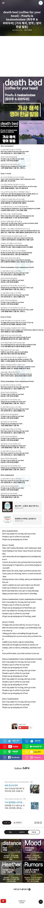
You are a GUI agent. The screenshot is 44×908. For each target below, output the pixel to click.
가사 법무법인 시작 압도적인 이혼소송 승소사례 (14, 802)
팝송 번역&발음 (28, 30)
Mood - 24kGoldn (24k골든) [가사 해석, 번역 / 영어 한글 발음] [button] (33, 850)
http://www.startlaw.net (13, 799)
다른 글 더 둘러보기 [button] (20, 889)
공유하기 (22, 832)
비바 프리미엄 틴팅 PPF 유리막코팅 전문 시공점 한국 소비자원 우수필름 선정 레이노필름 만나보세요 (14, 790)
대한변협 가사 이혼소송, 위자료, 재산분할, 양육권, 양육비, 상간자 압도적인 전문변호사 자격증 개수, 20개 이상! (15, 806)
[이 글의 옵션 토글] (9, 823)
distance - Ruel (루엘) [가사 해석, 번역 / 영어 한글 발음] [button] (11, 850)
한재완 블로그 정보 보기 (41, 3)
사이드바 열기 (3, 3)
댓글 (10, 832)
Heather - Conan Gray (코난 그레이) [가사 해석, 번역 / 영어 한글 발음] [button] (11, 872)
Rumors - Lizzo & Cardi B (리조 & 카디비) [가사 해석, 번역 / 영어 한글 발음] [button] (33, 872)
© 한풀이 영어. (22, 901)
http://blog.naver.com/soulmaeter (17, 782)
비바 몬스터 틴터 (11, 785)
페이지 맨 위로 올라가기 (41, 902)
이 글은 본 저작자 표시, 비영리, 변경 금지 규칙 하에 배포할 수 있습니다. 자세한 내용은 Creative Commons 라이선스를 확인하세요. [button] (38, 823)
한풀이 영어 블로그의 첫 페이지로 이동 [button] (22, 3)
